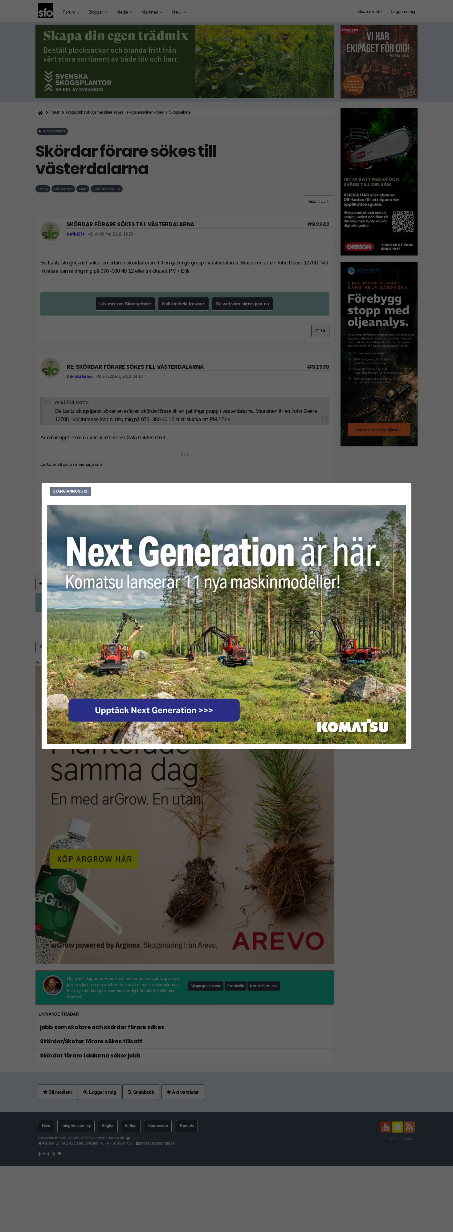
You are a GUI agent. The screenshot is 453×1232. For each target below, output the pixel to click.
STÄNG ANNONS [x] (70, 491)
